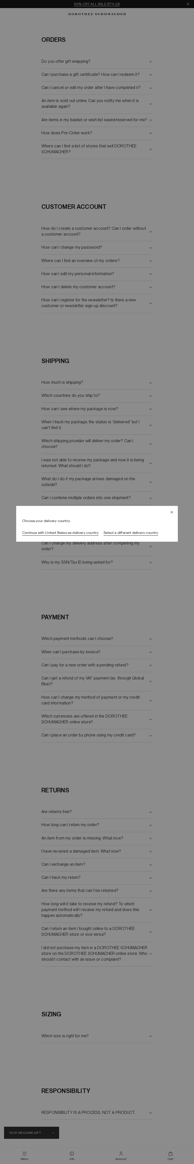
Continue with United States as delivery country (60, 533)
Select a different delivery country (131, 533)
